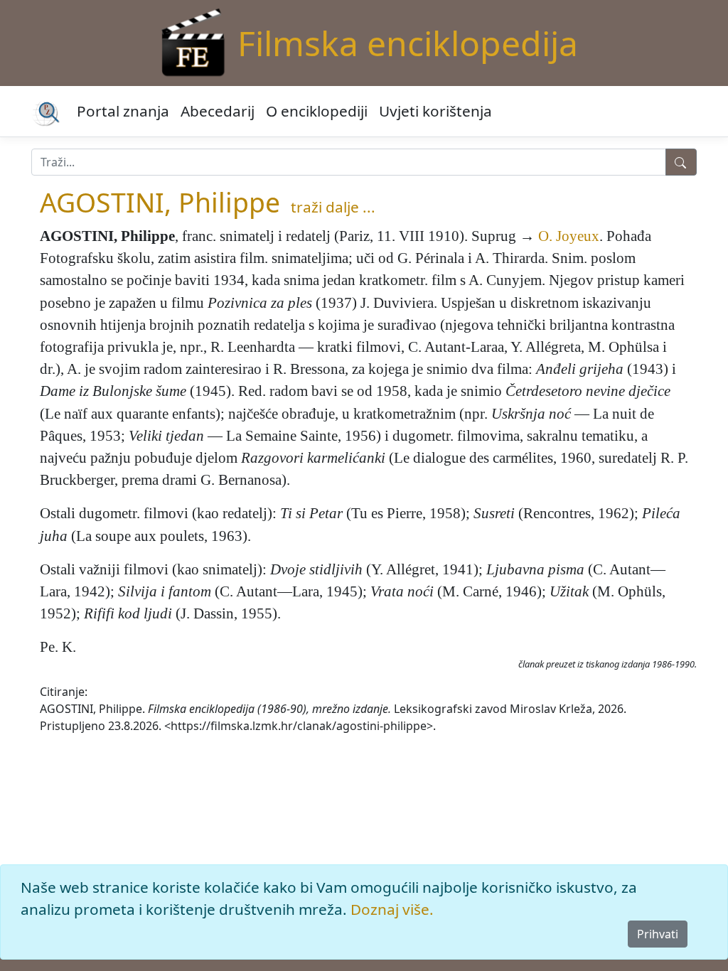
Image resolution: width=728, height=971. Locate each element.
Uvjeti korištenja (435, 111)
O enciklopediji (317, 111)
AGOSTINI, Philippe (160, 202)
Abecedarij (218, 111)
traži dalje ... (333, 207)
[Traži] (681, 162)
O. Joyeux (568, 235)
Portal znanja (123, 111)
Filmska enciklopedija (407, 43)
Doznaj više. (392, 909)
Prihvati (657, 934)
